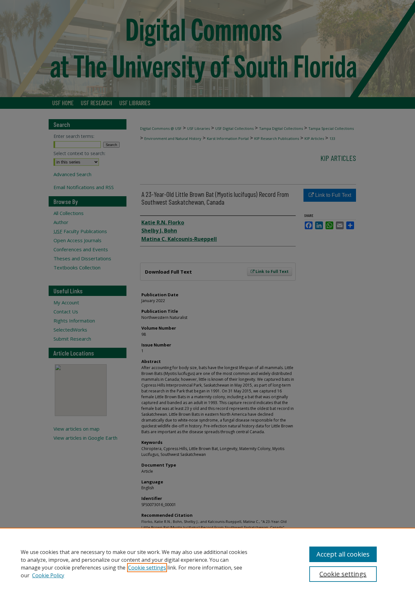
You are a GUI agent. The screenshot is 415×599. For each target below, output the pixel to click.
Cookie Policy (48, 575)
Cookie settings (147, 567)
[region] (207, 563)
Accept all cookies (343, 554)
